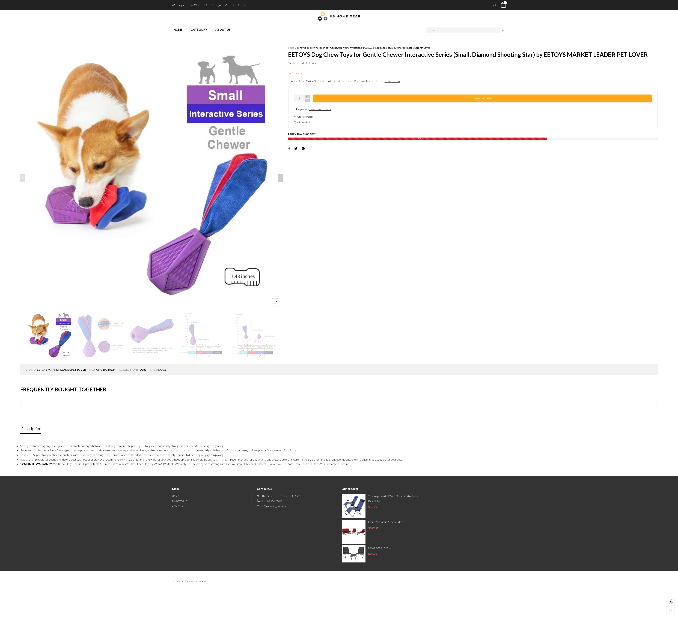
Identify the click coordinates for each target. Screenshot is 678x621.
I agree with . (342, 191)
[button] (396, 181)
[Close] (408, 164)
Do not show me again (341, 197)
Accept (647, 616)
